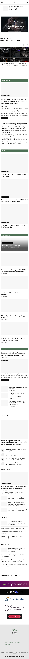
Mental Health (6, 95)
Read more (5, 118)
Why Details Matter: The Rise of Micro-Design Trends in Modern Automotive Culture (14, 65)
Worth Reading (6, 483)
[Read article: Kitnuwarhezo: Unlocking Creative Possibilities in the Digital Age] (4, 498)
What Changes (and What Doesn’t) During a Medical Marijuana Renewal (12, 537)
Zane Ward (4, 106)
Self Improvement (14, 19)
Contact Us (7, 644)
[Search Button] (27, 2)
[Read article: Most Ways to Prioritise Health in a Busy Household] (14, 282)
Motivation (5, 360)
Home (5, 640)
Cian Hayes (4, 273)
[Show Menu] (2, 2)
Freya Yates (6, 249)
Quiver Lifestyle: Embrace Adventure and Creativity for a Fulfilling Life (16, 523)
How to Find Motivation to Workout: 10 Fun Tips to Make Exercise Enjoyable (17, 402)
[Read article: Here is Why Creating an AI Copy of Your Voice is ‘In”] (14, 214)
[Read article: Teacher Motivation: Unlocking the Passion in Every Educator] (14, 366)
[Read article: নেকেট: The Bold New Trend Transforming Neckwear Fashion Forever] (5, 8)
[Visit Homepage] (14, 2)
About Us (17, 642)
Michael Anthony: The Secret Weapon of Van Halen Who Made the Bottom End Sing (17, 504)
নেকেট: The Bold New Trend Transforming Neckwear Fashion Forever (16, 8)
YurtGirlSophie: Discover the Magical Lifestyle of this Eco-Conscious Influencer (11, 442)
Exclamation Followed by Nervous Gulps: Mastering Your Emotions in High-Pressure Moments (14, 101)
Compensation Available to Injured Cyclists (12, 528)
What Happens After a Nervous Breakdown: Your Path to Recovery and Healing (17, 550)
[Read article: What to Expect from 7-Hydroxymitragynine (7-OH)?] (14, 305)
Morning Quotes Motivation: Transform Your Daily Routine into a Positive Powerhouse (18, 395)
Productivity (5, 171)
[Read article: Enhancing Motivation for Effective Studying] (4, 389)
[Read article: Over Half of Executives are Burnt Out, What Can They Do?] (14, 163)
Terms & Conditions (9, 642)
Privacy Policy (12, 640)
